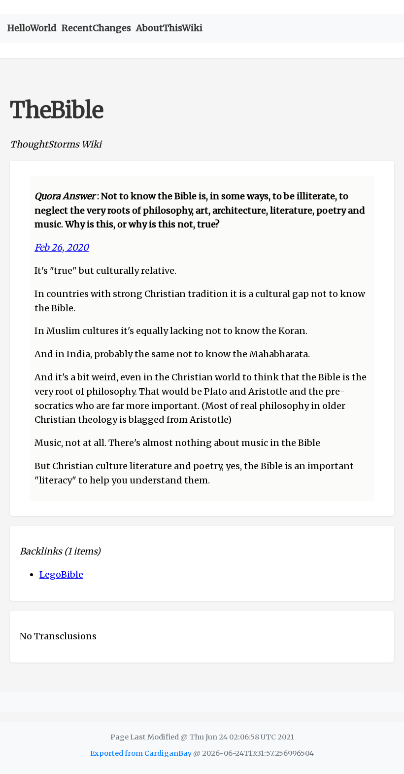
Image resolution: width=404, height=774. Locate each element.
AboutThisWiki (169, 28)
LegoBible (61, 574)
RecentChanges (96, 28)
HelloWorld (32, 28)
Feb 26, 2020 (61, 247)
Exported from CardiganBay (141, 753)
